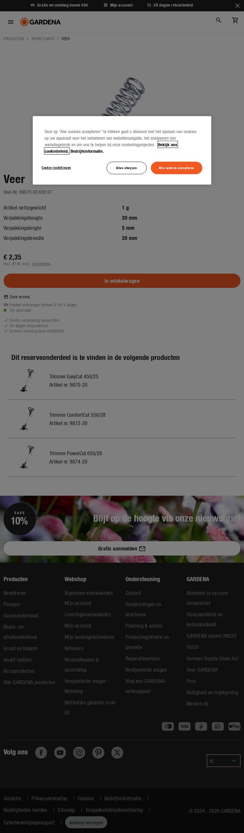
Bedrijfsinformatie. (87, 151)
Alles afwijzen (126, 167)
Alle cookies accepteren (176, 167)
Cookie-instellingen (56, 167)
